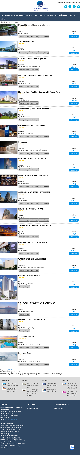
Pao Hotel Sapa (24, 353)
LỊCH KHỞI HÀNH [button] (48, 15)
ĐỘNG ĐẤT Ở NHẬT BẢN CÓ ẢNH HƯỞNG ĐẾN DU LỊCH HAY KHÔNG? (33, 392)
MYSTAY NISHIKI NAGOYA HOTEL (32, 319)
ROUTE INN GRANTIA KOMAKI (31, 209)
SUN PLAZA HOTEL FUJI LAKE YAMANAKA (36, 303)
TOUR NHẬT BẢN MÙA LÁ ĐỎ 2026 (51, 390)
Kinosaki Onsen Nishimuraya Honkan (34, 25)
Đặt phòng (74, 36)
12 (9, 370)
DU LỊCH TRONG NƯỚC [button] (25, 15)
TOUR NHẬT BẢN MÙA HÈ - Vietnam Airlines (52, 385)
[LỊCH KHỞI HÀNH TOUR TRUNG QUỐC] (4, 384)
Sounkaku (22, 142)
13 (11, 370)
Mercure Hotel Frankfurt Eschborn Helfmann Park (39, 92)
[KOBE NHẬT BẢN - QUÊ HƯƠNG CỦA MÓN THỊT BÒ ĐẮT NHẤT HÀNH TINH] (64, 384)
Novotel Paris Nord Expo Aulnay (31, 125)
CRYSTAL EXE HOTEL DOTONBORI (33, 242)
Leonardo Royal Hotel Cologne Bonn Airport (36, 75)
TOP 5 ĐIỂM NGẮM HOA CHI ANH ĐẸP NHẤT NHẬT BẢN (72, 393)
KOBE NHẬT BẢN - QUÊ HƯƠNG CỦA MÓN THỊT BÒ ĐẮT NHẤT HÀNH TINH (72, 386)
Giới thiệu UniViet (32, 408)
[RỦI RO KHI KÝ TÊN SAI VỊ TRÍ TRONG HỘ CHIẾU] (24, 384)
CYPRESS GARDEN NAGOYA (30, 275)
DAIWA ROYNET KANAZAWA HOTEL (33, 175)
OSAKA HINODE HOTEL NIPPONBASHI (34, 192)
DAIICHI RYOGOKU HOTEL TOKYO (32, 158)
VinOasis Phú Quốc (26, 336)
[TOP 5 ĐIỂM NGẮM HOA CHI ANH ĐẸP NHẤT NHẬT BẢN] (64, 392)
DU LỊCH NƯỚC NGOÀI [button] (11, 15)
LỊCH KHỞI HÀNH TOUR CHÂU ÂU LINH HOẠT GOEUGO (13, 389)
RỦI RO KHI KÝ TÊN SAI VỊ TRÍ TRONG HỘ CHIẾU (33, 385)
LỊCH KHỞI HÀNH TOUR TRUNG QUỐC (12, 384)
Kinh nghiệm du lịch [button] (61, 15)
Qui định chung (58, 408)
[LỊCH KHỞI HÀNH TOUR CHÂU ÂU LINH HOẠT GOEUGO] (4, 388)
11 (6, 370)
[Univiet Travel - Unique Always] (41, 6)
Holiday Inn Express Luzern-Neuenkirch (35, 108)
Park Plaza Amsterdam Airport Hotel (33, 58)
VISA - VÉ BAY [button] (38, 15)
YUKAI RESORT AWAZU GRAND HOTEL (35, 225)
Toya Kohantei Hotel (26, 41)
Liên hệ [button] (3, 19)
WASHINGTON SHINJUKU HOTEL (32, 259)
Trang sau (16, 370)
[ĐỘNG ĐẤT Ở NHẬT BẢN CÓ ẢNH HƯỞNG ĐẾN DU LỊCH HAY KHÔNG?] (24, 390)
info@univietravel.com (11, 419)
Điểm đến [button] (72, 15)
